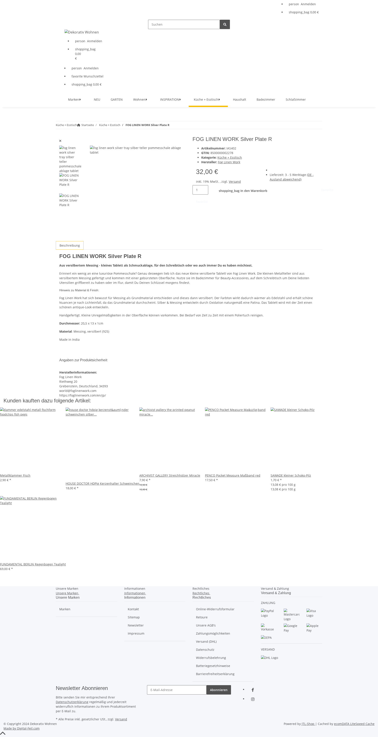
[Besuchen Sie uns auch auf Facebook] (253, 690)
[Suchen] (225, 24)
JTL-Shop (308, 724)
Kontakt (133, 609)
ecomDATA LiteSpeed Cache (354, 724)
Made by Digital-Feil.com (22, 728)
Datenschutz (205, 650)
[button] (303, 4)
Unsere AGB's (206, 625)
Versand (235, 181)
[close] (60, 141)
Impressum (136, 633)
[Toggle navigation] (64, 23)
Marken (64, 609)
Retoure (202, 617)
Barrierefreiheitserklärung (215, 674)
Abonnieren (219, 690)
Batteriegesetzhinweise (213, 666)
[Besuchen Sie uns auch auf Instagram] (253, 699)
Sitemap (134, 617)
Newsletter (136, 625)
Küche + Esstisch (229, 157)
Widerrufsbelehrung (211, 658)
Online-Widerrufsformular (215, 609)
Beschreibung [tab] (70, 245)
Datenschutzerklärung (72, 702)
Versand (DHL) (206, 641)
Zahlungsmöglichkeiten (213, 633)
